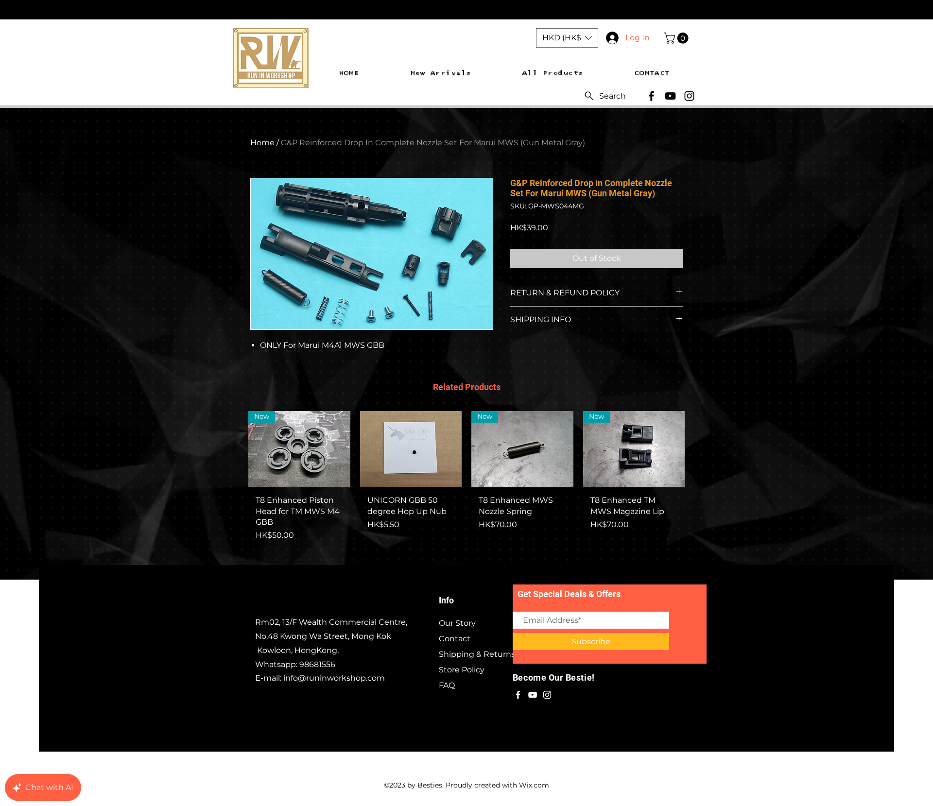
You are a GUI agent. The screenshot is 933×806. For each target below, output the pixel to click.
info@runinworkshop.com (334, 678)
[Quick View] (411, 449)
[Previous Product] (234, 449)
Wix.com (534, 785)
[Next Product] (699, 449)
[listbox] (567, 38)
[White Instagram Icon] (547, 694)
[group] (466, 491)
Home (262, 142)
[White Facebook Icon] (518, 694)
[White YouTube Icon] (532, 694)
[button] (567, 38)
